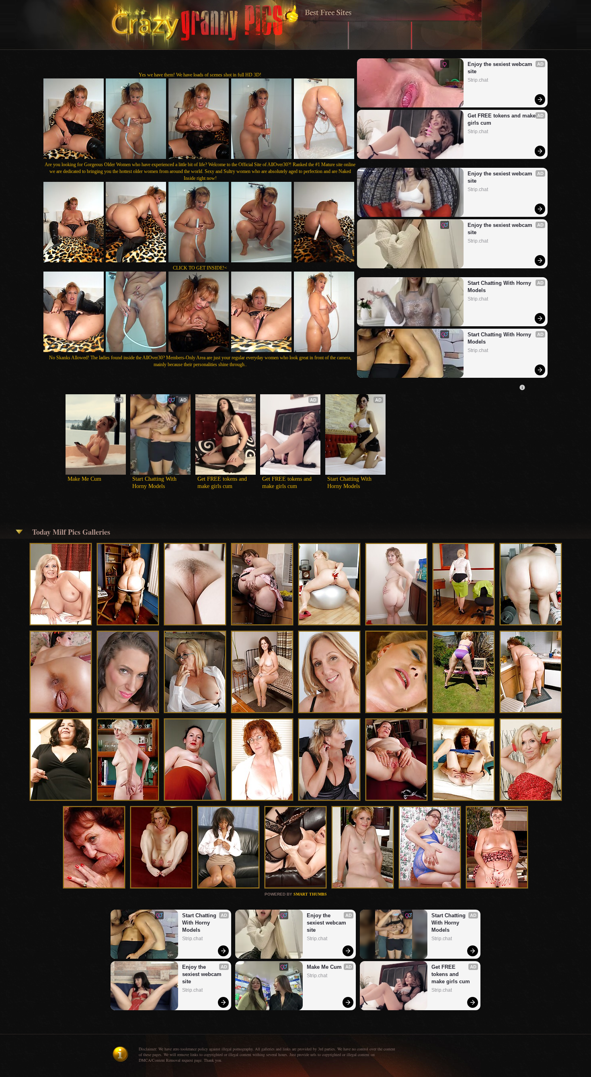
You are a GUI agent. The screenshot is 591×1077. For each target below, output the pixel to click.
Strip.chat (478, 80)
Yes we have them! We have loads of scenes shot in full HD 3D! (200, 75)
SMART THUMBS (310, 894)
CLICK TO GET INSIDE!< (200, 268)
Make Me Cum (84, 479)
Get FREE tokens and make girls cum (502, 119)
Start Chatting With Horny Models (500, 286)
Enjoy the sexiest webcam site (501, 67)
